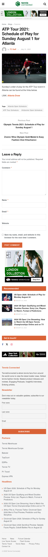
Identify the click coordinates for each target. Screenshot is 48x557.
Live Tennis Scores (9, 541)
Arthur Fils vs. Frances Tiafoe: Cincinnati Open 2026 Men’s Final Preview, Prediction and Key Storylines (23, 512)
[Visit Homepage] (24, 3)
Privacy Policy (34, 543)
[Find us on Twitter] (7, 344)
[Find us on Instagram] (12, 344)
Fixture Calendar (24, 538)
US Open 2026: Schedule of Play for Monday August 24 (29, 295)
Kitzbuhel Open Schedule (32, 110)
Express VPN (7, 476)
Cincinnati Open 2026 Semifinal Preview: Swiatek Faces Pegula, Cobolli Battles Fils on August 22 (23, 526)
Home (4, 24)
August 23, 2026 (21, 300)
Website (5, 223)
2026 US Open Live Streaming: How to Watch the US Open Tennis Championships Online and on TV (29, 322)
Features (17, 24)
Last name (5, 412)
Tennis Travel (7, 543)
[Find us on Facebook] (2, 344)
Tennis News (20, 543)
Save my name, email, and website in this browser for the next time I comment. (22, 236)
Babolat (5, 453)
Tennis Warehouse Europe (12, 448)
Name (5, 200)
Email (5, 211)
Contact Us (6, 546)
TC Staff (13, 49)
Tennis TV (6, 467)
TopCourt (5, 457)
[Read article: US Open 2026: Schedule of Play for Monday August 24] (7, 297)
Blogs (10, 24)
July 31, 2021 (26, 49)
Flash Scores (25, 541)
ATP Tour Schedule (11, 110)
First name (6, 403)
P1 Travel (6, 471)
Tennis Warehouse (9, 443)
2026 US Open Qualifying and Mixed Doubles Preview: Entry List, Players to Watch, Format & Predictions (30, 308)
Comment (7, 167)
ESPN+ (5, 462)
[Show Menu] (3, 4)
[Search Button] (45, 4)
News (12, 538)
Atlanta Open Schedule (17, 106)
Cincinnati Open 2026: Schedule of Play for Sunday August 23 (24, 519)
